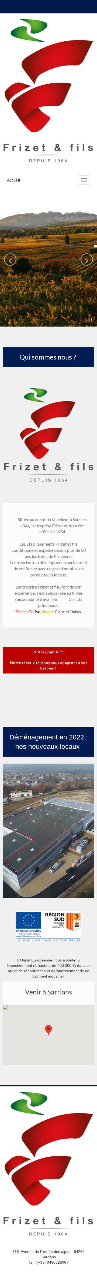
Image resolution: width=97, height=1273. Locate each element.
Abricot (48, 612)
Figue (60, 612)
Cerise (34, 611)
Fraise (21, 611)
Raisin (75, 612)
